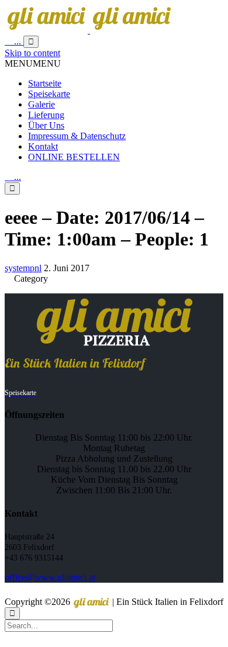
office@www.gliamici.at (50, 577)
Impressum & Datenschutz (77, 136)
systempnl (23, 268)
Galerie (41, 104)
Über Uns (46, 125)
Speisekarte (49, 94)
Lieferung (46, 115)
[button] (33, 63)
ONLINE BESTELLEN (74, 157)
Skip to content (32, 53)
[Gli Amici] (89, 30)
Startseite (44, 83)
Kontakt (43, 146)
